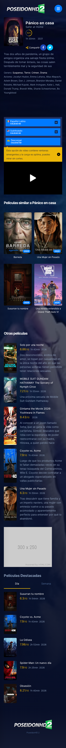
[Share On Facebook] (43, 47)
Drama (43, 72)
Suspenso (18, 72)
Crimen (35, 72)
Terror (27, 72)
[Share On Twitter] (50, 47)
